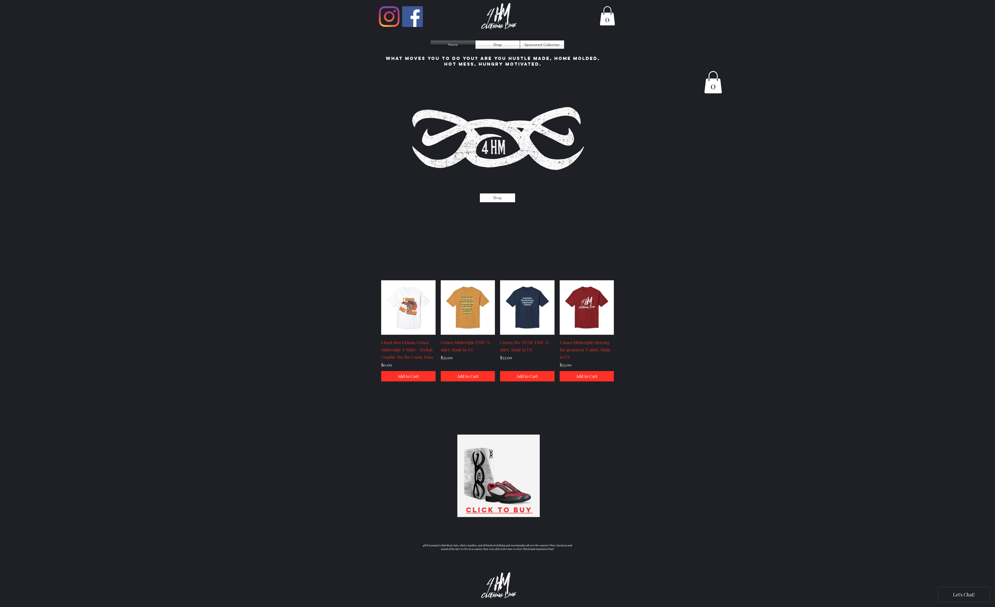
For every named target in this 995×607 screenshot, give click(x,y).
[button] (607, 15)
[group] (497, 331)
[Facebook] (412, 16)
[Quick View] (408, 307)
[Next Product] (621, 307)
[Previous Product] (374, 307)
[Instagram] (389, 16)
